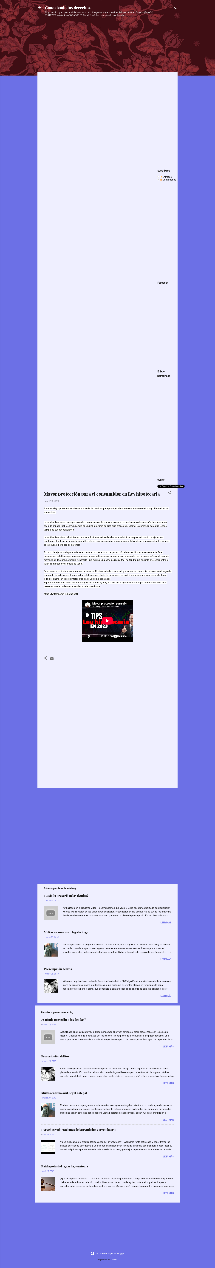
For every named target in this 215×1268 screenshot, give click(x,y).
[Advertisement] (106, 39)
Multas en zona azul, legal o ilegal (66, 932)
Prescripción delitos (58, 969)
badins (115, 1260)
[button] (169, 493)
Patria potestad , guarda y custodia (64, 1166)
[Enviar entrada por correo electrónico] (52, 659)
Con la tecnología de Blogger (109, 1253)
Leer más (166, 922)
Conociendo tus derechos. (68, 7)
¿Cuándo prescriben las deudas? (66, 896)
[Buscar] (176, 8)
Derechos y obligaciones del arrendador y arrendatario (78, 1130)
